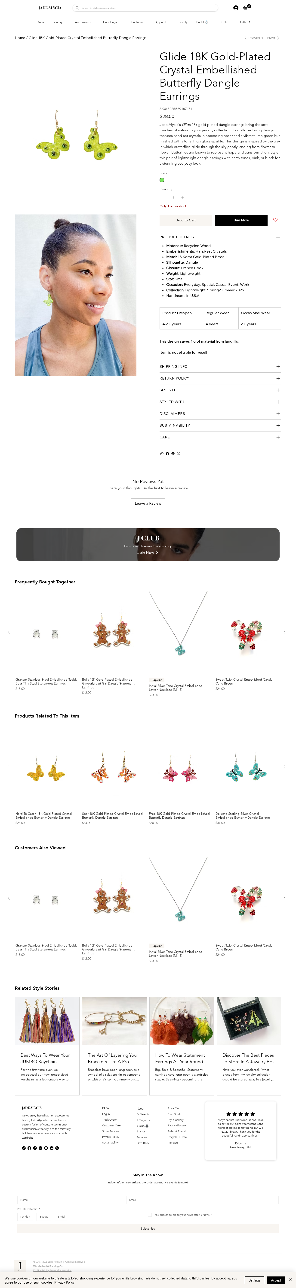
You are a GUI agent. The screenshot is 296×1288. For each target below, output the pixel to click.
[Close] (290, 1280)
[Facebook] (167, 453)
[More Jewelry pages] (65, 22)
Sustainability (110, 1142)
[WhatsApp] (162, 453)
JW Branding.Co (54, 1266)
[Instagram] (24, 1148)
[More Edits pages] (230, 22)
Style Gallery (176, 1120)
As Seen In (143, 1114)
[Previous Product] (9, 632)
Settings (254, 1280)
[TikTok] (35, 1148)
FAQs (105, 1108)
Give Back (143, 1143)
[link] (247, 6)
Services (142, 1137)
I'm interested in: (28, 1209)
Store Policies (110, 1131)
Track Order (109, 1119)
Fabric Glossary (177, 1125)
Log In (106, 1114)
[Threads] (57, 1148)
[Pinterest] (173, 453)
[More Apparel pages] (168, 22)
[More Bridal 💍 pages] (211, 22)
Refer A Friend (177, 1131)
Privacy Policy (110, 1136)
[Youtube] (46, 1148)
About (140, 1108)
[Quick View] (46, 632)
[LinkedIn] (51, 1148)
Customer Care (111, 1125)
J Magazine (144, 1120)
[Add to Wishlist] (275, 220)
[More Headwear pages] (145, 22)
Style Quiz (174, 1108)
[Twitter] (178, 453)
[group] (146, 644)
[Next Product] (284, 632)
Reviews (173, 1142)
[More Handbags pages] (119, 22)
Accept (276, 1280)
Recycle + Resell (178, 1137)
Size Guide (174, 1114)
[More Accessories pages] (93, 22)
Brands (141, 1131)
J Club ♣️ (143, 1126)
